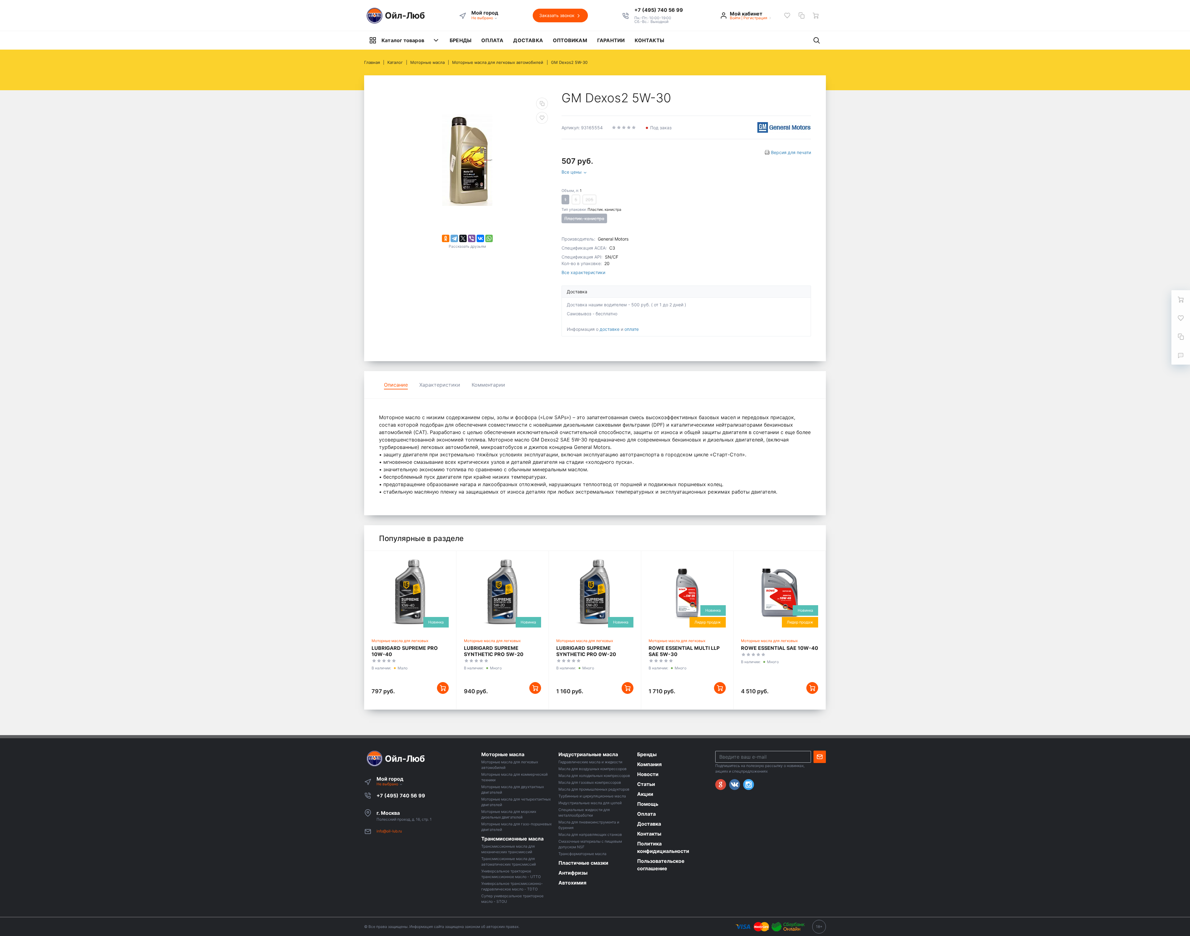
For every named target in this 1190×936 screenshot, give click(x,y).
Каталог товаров (402, 40)
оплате (631, 329)
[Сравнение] (801, 15)
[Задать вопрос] (1180, 355)
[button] (658, 9)
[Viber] (471, 238)
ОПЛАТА (492, 40)
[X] (463, 238)
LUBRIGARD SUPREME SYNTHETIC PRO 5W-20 (493, 651)
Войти (735, 18)
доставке (609, 329)
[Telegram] (454, 238)
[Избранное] (787, 15)
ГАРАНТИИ (611, 40)
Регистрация (755, 18)
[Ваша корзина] (815, 15)
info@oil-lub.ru (389, 831)
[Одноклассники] (445, 238)
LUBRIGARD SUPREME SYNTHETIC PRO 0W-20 (586, 651)
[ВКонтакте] (480, 238)
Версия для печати (791, 152)
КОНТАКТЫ (649, 40)
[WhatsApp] (489, 238)
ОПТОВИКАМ (570, 40)
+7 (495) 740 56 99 (401, 795)
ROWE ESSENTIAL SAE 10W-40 (779, 648)
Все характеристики (583, 272)
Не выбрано (482, 18)
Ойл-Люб (405, 15)
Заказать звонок (557, 15)
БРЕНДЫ (460, 40)
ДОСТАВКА (528, 40)
